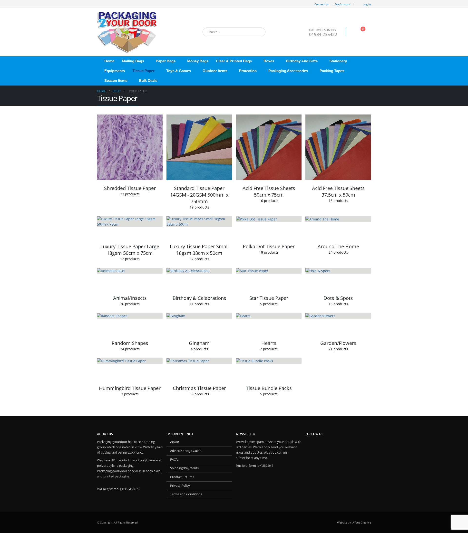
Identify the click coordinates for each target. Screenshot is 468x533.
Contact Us (321, 4)
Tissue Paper (143, 71)
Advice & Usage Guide (185, 451)
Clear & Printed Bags (234, 61)
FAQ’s (174, 459)
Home (109, 61)
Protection (248, 71)
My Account (343, 4)
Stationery (338, 61)
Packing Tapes (332, 71)
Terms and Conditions (186, 494)
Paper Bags (166, 61)
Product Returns (182, 477)
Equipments (114, 71)
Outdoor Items (215, 71)
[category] (130, 147)
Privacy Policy (180, 486)
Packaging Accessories (288, 71)
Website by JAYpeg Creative (354, 522)
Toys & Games (178, 71)
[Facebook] (100, 3)
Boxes (268, 61)
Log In (367, 4)
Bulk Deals (148, 80)
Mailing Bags (133, 61)
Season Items (115, 80)
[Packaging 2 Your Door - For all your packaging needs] (127, 32)
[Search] (258, 32)
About (174, 442)
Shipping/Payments (184, 468)
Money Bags (197, 61)
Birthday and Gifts (302, 61)
